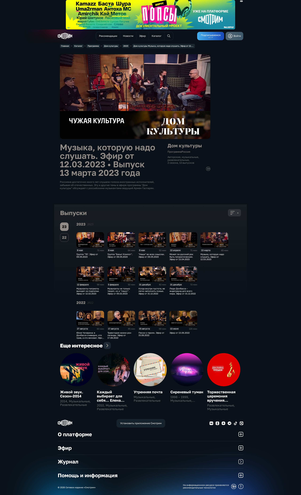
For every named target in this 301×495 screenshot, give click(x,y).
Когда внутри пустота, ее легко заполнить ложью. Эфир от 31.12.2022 (152, 291)
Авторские (174, 157)
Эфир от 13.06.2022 (180, 332)
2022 (90, 302)
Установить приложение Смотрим (141, 423)
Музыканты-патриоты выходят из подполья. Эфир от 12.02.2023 (87, 291)
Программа (93, 46)
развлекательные (178, 159)
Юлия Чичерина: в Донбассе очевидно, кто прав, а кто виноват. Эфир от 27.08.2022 (89, 336)
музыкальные (190, 157)
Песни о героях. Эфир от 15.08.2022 (151, 334)
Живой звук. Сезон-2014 (71, 394)
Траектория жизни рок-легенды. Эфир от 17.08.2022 (119, 335)
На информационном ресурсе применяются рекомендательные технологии (206, 486)
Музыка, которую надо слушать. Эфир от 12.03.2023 (212, 257)
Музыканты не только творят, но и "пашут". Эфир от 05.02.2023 (118, 291)
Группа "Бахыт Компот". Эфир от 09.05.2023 (120, 255)
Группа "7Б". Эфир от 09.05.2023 (87, 255)
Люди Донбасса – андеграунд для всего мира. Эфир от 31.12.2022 (183, 291)
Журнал (68, 461)
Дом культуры (111, 46)
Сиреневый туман (186, 392)
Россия (186, 151)
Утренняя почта (148, 392)
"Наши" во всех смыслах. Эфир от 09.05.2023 (152, 255)
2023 (125, 46)
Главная (65, 46)
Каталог (78, 46)
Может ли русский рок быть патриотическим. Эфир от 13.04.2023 (181, 257)
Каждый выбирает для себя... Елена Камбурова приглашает (109, 400)
